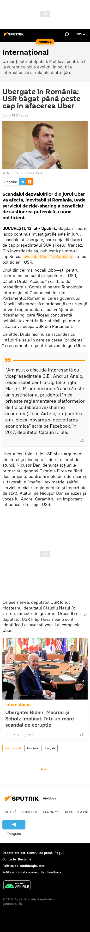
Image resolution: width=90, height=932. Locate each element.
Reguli (59, 853)
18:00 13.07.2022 (15, 115)
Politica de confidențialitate (23, 866)
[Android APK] (17, 885)
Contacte (9, 859)
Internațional (18, 705)
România (32, 748)
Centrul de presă (40, 853)
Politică (9, 812)
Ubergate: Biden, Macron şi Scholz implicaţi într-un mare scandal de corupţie (39, 718)
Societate (29, 812)
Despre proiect (13, 853)
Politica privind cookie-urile (23, 872)
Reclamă (24, 859)
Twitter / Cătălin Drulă (29, 173)
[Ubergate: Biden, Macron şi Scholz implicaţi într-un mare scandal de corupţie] (45, 669)
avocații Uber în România (48, 256)
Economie (51, 812)
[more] (82, 440)
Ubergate (49, 748)
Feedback (54, 872)
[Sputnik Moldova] (14, 36)
